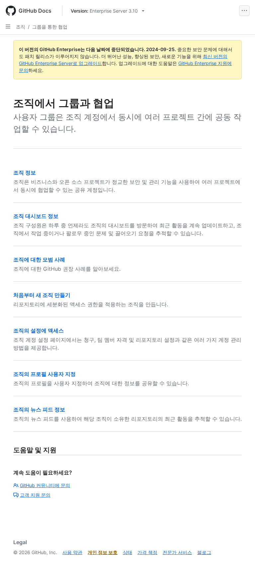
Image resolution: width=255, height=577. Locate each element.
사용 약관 (72, 552)
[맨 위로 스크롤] (240, 562)
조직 (20, 27)
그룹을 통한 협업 (49, 27)
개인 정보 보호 (103, 552)
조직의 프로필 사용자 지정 (44, 374)
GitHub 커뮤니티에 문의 (45, 485)
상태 (127, 552)
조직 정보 (24, 172)
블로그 (204, 552)
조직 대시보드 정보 (35, 216)
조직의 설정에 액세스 (38, 330)
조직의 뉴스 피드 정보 (39, 409)
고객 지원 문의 (35, 495)
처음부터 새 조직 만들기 (41, 295)
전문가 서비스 (177, 552)
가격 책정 (147, 552)
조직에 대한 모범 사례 (39, 259)
